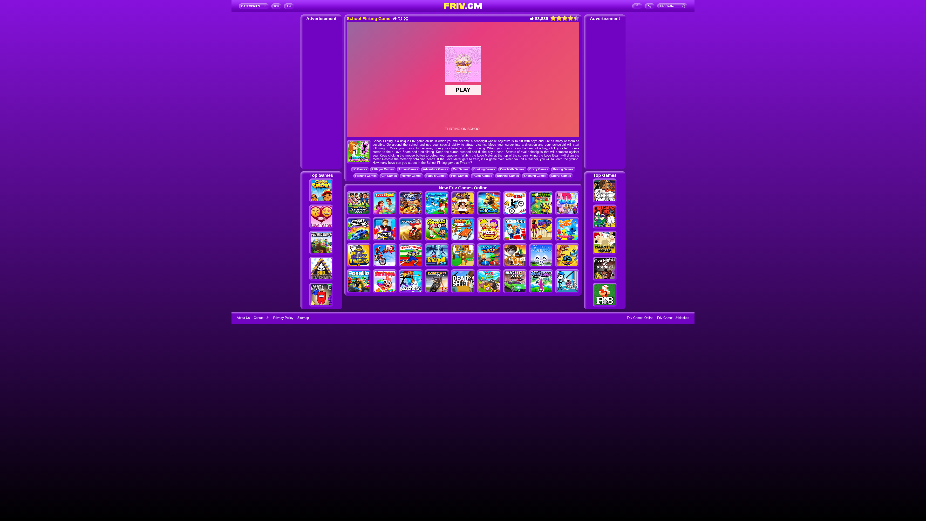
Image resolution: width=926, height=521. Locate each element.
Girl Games (389, 176)
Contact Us (261, 318)
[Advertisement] (321, 94)
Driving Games (563, 169)
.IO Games (360, 169)
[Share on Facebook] (637, 6)
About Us (243, 318)
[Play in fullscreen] (405, 19)
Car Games (461, 169)
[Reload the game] (400, 19)
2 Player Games (383, 169)
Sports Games (561, 176)
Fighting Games (366, 176)
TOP (276, 6)
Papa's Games (436, 176)
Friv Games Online (640, 318)
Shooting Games (535, 176)
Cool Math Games (512, 169)
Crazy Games (538, 169)
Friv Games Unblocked (673, 318)
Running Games (508, 176)
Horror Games (412, 176)
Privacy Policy (283, 318)
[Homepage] (394, 19)
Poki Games (459, 176)
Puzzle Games (482, 176)
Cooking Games (484, 169)
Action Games (408, 169)
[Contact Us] (650, 6)
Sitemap (303, 318)
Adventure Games (435, 169)
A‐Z (288, 6)
